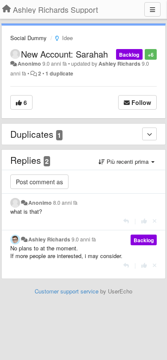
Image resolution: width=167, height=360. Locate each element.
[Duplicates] (149, 134)
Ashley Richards (119, 63)
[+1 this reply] (144, 221)
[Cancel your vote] (154, 221)
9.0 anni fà (84, 239)
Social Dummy (28, 38)
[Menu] (152, 9)
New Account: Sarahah (64, 54)
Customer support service (66, 291)
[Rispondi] (126, 221)
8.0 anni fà (65, 202)
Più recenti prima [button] (127, 161)
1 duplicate (59, 73)
